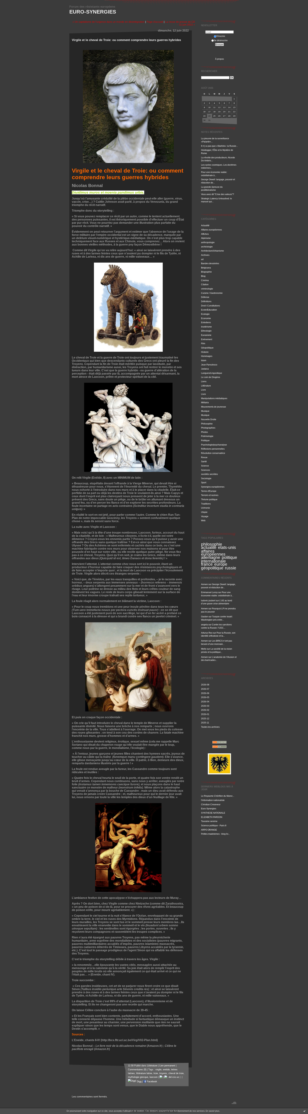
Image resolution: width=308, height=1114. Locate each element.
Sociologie (206, 478)
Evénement (206, 339)
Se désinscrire (221, 40)
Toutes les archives (210, 727)
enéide (166, 1069)
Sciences (205, 470)
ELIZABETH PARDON (211, 817)
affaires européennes (213, 553)
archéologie (207, 246)
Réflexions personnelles (213, 449)
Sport (203, 482)
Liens (203, 381)
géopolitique (212, 568)
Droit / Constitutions (210, 305)
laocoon (154, 1077)
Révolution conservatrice (213, 453)
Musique (205, 411)
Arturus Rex (206, 633)
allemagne (210, 557)
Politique (205, 440)
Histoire (205, 352)
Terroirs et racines (209, 495)
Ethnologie (206, 331)
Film (203, 343)
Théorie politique (209, 499)
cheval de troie (176, 1073)
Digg (139, 1081)
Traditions (206, 504)
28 (229, 116)
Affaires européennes (211, 230)
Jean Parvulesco (209, 364)
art (202, 259)
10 (209, 107)
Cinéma (205, 280)
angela (204, 624)
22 (234, 112)
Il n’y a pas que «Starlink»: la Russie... (219, 146)
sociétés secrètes (209, 474)
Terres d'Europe (208, 491)
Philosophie (207, 423)
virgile (158, 1069)
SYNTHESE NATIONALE (213, 813)
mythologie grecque (138, 1077)
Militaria (205, 402)
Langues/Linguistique (211, 373)
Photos (204, 432)
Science (205, 466)
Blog (203, 276)
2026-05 (205, 697)
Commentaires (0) (137, 1069)
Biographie (206, 272)
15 (234, 107)
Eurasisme (206, 335)
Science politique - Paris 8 (213, 825)
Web (203, 520)
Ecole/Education (209, 310)
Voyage (204, 516)
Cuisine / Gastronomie (212, 293)
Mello (203, 649)
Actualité (205, 225)
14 (229, 107)
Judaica (205, 369)
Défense (205, 297)
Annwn (204, 584)
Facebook (151, 1081)
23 (204, 116)
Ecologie (205, 314)
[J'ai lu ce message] (304, 1111)
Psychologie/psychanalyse (214, 445)
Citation (205, 284)
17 (209, 112)
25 (214, 116)
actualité (208, 547)
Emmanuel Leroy (209, 592)
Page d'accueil (155, 21)
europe (220, 564)
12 (219, 107)
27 (224, 116)
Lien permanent (167, 1065)
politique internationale (219, 559)
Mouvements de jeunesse (213, 407)
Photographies (208, 428)
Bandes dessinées (210, 263)
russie (230, 568)
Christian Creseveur (210, 804)
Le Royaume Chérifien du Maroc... (217, 796)
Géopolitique (207, 348)
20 (224, 112)
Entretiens (206, 322)
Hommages (206, 356)
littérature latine (144, 1073)
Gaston (204, 616)
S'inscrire (220, 36)
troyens (163, 1073)
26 (219, 116)
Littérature (206, 386)
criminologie (207, 289)
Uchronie (205, 508)
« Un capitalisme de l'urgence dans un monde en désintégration (109, 21)
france (207, 564)
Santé (204, 461)
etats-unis (227, 547)
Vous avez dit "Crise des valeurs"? (218, 194)
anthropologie (208, 242)
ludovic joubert (208, 600)
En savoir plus (212, 1111)
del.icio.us (173, 1077)
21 (229, 112)
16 (204, 112)
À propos (219, 59)
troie (155, 1073)
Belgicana (206, 268)
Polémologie (207, 436)
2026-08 (205, 684)
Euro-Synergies (92, 12)
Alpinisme (206, 238)
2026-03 (205, 706)
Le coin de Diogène (210, 377)
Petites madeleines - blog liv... (215, 834)
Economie (206, 318)
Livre (203, 390)
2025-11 (205, 722)
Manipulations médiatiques (214, 398)
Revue (204, 457)
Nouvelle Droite (208, 419)
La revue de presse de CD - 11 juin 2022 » (180, 23)
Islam (203, 360)
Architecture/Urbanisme (212, 251)
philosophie (211, 544)
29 (234, 116)
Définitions (206, 301)
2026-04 (205, 701)
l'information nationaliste (213, 800)
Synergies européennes (212, 487)
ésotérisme (206, 327)
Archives (205, 255)
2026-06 (205, 693)
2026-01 (205, 714)
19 (219, 112)
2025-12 (205, 718)
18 (214, 112)
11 (214, 107)
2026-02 (205, 710)
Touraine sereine (209, 821)
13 (224, 107)
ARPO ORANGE (209, 830)
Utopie (204, 512)
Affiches (205, 234)
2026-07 (205, 689)
